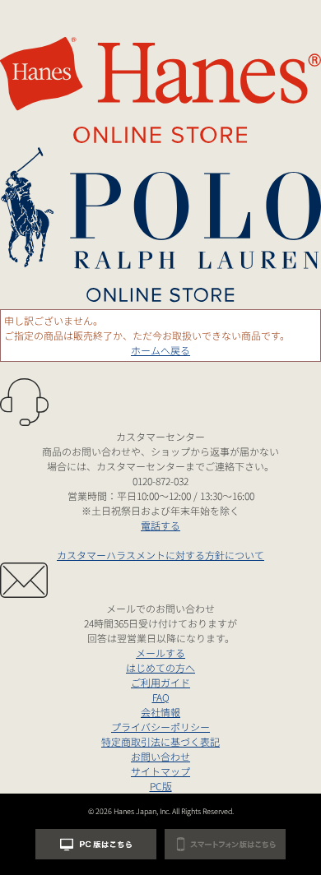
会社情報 (160, 712)
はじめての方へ (160, 667)
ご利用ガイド (160, 682)
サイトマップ (160, 771)
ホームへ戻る (160, 350)
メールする (160, 653)
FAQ (161, 697)
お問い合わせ (160, 756)
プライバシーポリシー (160, 727)
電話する (160, 525)
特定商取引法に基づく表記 (160, 741)
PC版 (161, 786)
